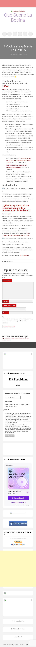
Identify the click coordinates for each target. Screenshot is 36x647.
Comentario (7, 280)
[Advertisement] (18, 569)
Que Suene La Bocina (18, 17)
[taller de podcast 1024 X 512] (18, 360)
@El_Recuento (24, 255)
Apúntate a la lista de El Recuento (17, 393)
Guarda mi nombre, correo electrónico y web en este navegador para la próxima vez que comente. (17, 321)
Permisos (8, 401)
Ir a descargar (6, 214)
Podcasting (10, 261)
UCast (5, 86)
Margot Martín (22, 54)
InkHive (16, 644)
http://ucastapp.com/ (24, 158)
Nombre (6, 301)
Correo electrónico (9, 305)
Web (4, 313)
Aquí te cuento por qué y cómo (18, 538)
